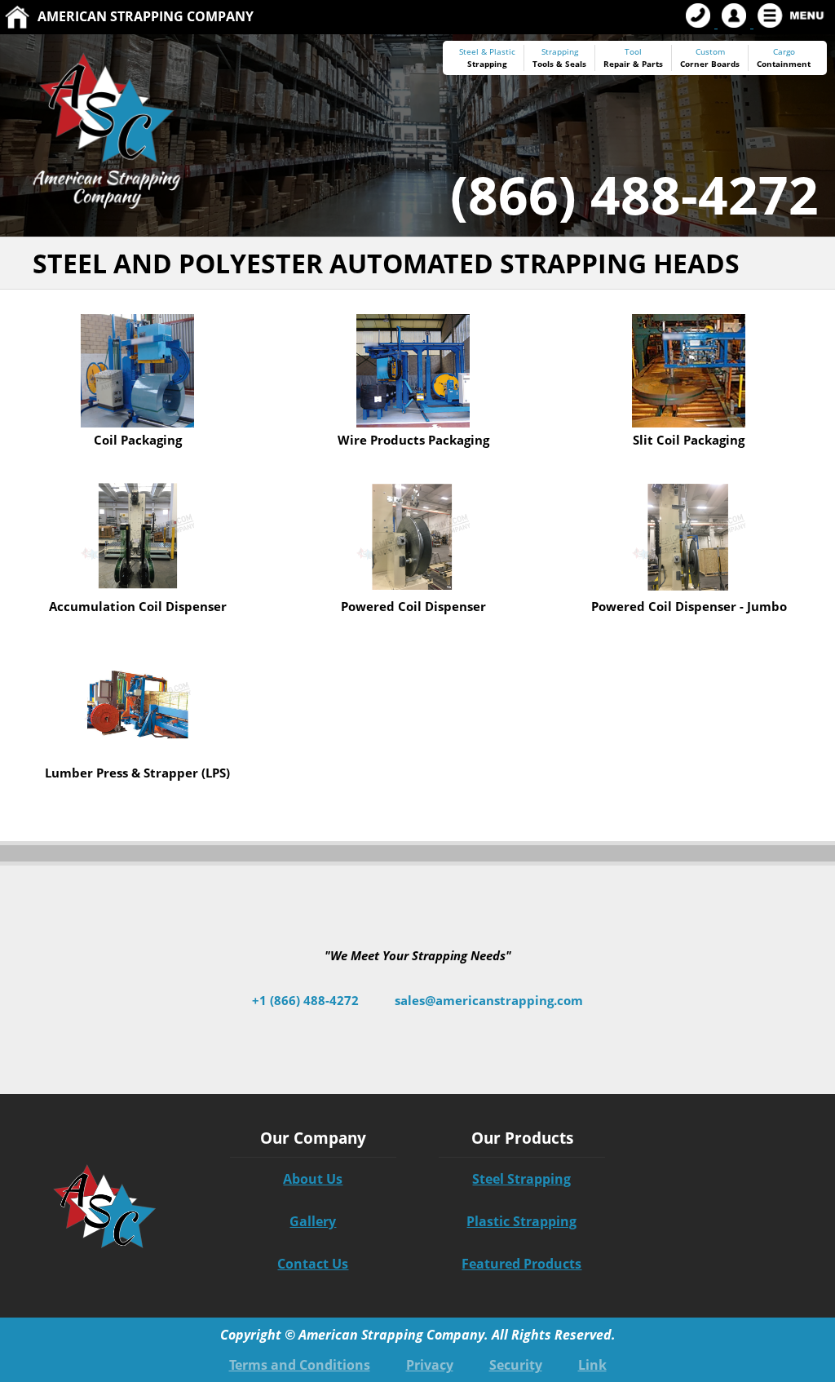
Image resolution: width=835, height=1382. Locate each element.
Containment (784, 63)
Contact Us (312, 1264)
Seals (575, 63)
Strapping (487, 63)
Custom (710, 58)
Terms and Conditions (299, 1365)
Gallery (312, 1221)
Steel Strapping (521, 1179)
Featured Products (521, 1264)
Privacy (429, 1365)
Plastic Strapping (521, 1221)
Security (515, 1365)
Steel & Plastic (487, 52)
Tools (543, 63)
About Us (312, 1179)
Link (592, 1365)
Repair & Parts (633, 63)
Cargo (784, 52)
